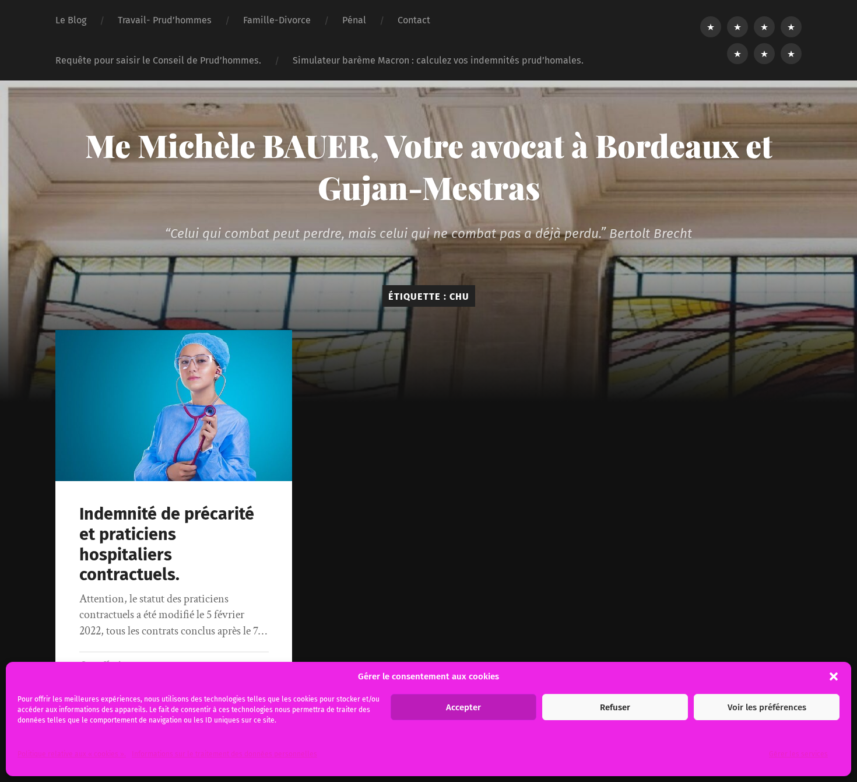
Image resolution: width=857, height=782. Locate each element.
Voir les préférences (767, 707)
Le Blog (70, 20)
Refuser (615, 707)
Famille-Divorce (277, 20)
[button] (834, 676)
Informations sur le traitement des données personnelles (224, 754)
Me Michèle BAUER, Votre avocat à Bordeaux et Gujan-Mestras (428, 166)
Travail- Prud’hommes (165, 20)
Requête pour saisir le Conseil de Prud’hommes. (158, 60)
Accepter (463, 707)
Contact (414, 20)
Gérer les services (798, 754)
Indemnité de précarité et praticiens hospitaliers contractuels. (166, 544)
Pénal (354, 20)
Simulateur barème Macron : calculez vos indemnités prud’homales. (438, 60)
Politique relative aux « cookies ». (71, 754)
